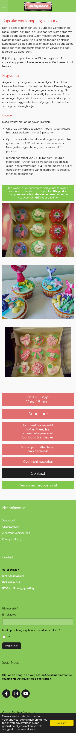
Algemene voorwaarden (16, 532)
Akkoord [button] (61, 722)
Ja (8, 636)
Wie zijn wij (8, 520)
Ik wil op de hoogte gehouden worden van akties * (31, 630)
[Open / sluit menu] (4, 6)
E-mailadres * (9, 614)
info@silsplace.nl (13, 576)
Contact (7, 557)
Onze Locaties (10, 526)
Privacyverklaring (12, 539)
